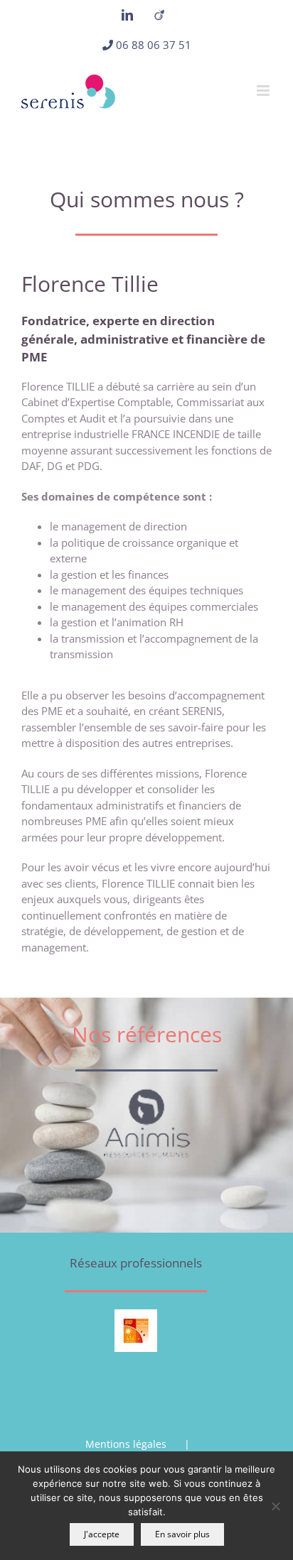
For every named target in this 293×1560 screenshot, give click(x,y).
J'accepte (101, 1534)
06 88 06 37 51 (153, 45)
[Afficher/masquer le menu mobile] (264, 90)
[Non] (275, 1506)
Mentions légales (125, 1444)
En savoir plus (182, 1534)
